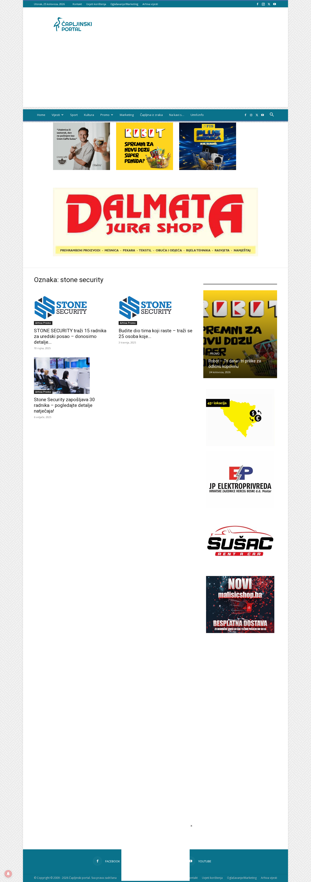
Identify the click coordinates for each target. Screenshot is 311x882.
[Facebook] (257, 4)
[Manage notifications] (8, 873)
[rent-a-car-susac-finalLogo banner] (240, 568)
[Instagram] (263, 4)
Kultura (89, 115)
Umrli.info (197, 115)
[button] (271, 115)
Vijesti (56, 115)
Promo (105, 115)
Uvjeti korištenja (96, 4)
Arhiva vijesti (150, 4)
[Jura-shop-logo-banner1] (155, 255)
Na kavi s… (176, 115)
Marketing (127, 115)
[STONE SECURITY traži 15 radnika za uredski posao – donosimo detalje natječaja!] (71, 306)
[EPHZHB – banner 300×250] (240, 506)
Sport (74, 115)
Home (41, 115)
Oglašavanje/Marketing (124, 4)
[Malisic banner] (240, 632)
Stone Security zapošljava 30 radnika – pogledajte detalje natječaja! (64, 405)
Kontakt (77, 4)
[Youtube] (274, 4)
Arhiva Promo (43, 323)
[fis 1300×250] (207, 146)
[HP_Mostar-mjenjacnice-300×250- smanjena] (240, 445)
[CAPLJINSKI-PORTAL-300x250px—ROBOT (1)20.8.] (144, 169)
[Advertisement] (155, 75)
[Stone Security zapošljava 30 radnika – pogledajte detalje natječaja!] (71, 375)
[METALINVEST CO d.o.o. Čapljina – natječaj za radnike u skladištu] (250, 334)
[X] (268, 4)
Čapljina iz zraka (151, 115)
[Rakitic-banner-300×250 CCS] (81, 169)
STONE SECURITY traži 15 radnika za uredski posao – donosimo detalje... (70, 336)
